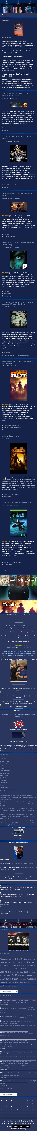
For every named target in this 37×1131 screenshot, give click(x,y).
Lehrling (3, 972)
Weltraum (18, 562)
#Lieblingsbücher (18, 932)
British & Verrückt (11, 647)
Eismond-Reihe (11, 696)
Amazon (18, 690)
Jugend (14, 969)
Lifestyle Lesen (4, 768)
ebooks (20, 962)
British (22, 959)
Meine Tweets (4, 929)
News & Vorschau (9, 185)
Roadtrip (2, 975)
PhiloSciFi (27, 972)
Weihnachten (23, 979)
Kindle (18, 969)
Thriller (34, 975)
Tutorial (2, 785)
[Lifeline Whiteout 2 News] (18, 473)
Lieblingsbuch (12, 972)
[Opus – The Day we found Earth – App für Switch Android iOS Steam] (18, 106)
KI (16, 969)
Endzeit (13, 355)
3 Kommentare (8, 564)
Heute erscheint (4, 766)
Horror (32, 965)
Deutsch (32, 959)
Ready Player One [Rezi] (9, 701)
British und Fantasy (21, 863)
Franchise (3, 965)
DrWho (8, 962)
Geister (14, 965)
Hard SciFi (20, 965)
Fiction (13, 863)
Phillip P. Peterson (31, 867)
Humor (2, 969)
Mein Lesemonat (4, 773)
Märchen (20, 972)
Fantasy (31, 962)
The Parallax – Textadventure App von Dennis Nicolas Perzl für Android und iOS (17, 303)
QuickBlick (3, 778)
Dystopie (14, 962)
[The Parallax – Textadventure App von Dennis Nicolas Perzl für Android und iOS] (18, 327)
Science (6, 863)
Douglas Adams (4, 869)
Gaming (6, 130)
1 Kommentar (7, 296)
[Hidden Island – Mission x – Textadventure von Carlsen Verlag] (18, 268)
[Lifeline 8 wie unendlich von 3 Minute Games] (18, 537)
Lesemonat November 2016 (25, 1015)
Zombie (26, 355)
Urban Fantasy (10, 979)
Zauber (15, 982)
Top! (1, 979)
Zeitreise (12, 236)
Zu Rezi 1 (32, 696)
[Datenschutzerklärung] (18, 1129)
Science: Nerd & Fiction (24, 647)
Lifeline (11, 427)
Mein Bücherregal (5, 770)
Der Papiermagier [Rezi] (28, 688)
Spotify (29, 636)
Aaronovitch (22, 867)
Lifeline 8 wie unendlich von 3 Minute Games (17, 503)
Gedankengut (4, 763)
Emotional (6, 236)
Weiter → (7, 571)
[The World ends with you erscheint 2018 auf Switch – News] (18, 162)
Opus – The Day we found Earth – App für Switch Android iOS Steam (16, 94)
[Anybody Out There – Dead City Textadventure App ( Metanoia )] (18, 400)
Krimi (23, 968)
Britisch (15, 959)
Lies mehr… (23, 123)
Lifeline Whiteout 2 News (10, 436)
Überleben (27, 982)
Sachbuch (7, 975)
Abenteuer (4, 959)
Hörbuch (6, 969)
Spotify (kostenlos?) (20, 703)
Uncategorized (4, 787)
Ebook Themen (4, 761)
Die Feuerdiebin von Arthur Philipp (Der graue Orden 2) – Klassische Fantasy (18, 1056)
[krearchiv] (18, 6)
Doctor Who (3, 962)
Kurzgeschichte (30, 969)
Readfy (33, 972)
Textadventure (8, 293)
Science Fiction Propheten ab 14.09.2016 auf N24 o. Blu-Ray (14, 1002)
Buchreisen (3, 758)
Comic (27, 959)
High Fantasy (27, 965)
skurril (19, 975)
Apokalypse (7, 355)
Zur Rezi (20, 896)
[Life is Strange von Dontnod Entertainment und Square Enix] (18, 211)
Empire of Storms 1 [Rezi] (15, 636)
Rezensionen (7, 425)
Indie (10, 969)
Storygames (7, 128)
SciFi (5, 562)
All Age (11, 959)
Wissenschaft (5, 982)
